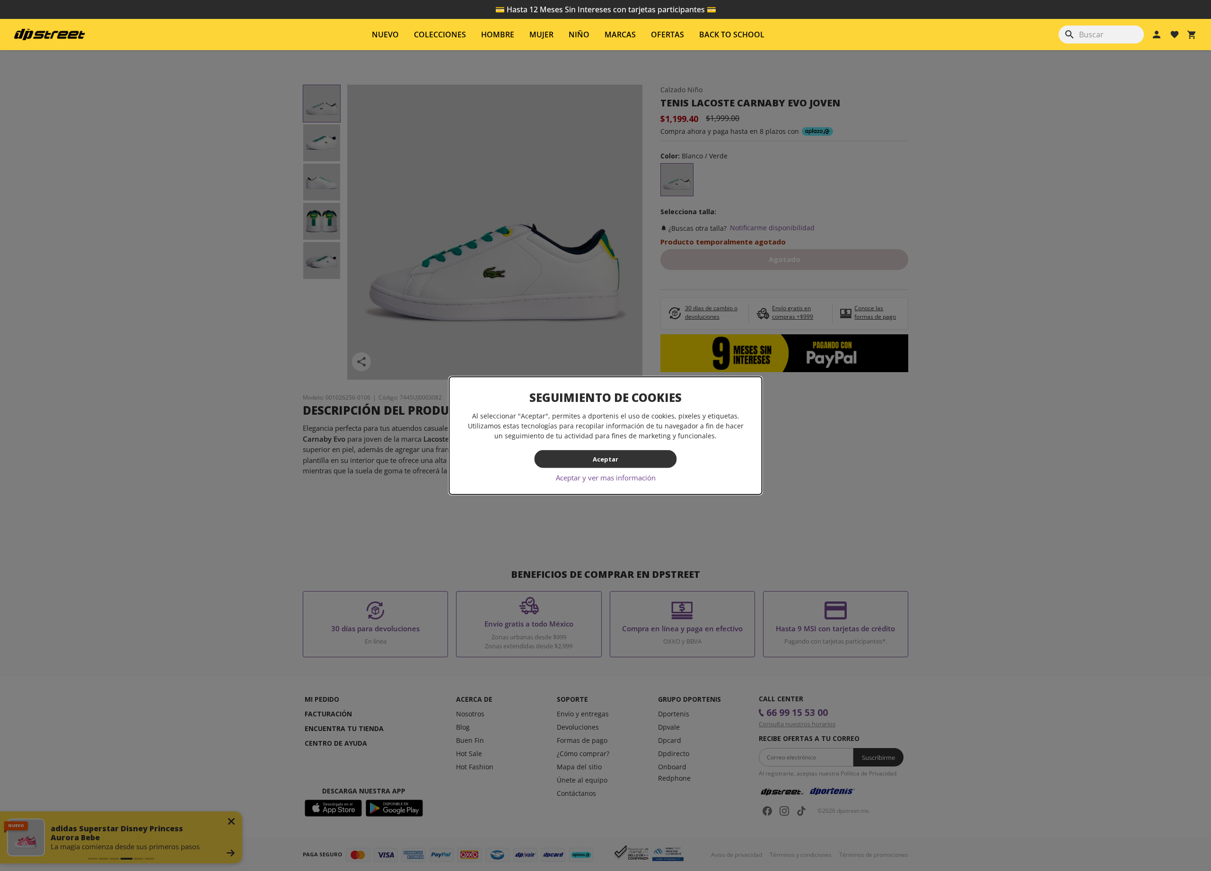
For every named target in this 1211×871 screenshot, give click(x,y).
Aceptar (605, 458)
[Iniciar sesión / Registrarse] (1156, 34)
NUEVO (385, 34)
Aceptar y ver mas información (606, 477)
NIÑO (579, 34)
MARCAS (620, 34)
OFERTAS (667, 34)
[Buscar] (1069, 34)
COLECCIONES (440, 34)
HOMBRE (497, 34)
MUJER (541, 34)
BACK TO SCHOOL (731, 34)
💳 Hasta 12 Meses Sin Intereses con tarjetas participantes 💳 (605, 9)
